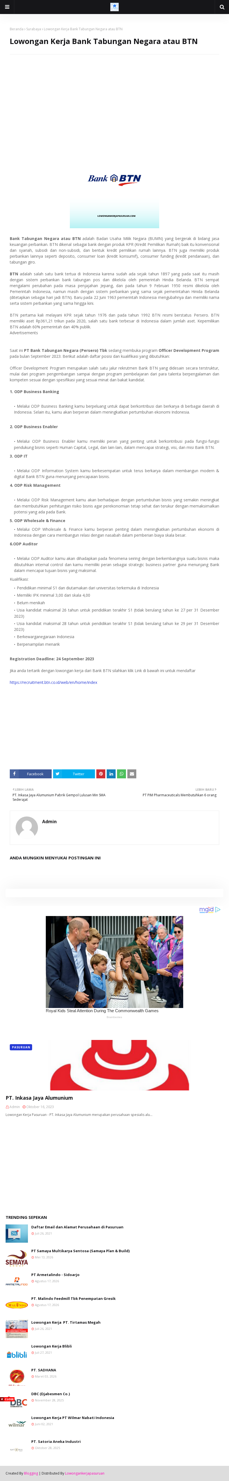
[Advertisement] (114, 93)
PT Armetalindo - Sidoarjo (55, 1274)
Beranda (16, 29)
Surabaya (33, 29)
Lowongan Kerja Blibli (51, 1346)
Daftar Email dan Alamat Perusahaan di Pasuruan (77, 1226)
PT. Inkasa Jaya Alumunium (39, 1097)
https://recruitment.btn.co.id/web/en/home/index (53, 682)
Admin (49, 821)
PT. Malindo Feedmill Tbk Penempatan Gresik (73, 1298)
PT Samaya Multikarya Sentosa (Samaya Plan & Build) (80, 1250)
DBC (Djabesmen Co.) (50, 1393)
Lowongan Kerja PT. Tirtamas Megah (66, 1322)
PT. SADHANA (43, 1369)
